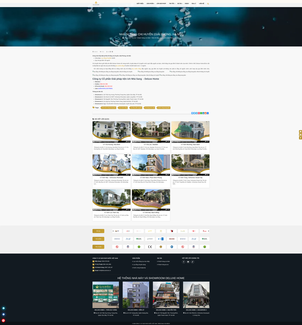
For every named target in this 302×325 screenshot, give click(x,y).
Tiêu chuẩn (98, 246)
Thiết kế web (161, 323)
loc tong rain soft (149, 107)
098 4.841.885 (107, 264)
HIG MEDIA (167, 323)
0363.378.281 (105, 261)
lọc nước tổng (120, 65)
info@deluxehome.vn (105, 270)
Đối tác (98, 231)
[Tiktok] (192, 261)
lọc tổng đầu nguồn (136, 107)
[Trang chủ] (96, 3)
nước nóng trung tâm (164, 107)
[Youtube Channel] (188, 261)
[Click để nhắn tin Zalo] (3, 314)
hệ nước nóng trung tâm (109, 107)
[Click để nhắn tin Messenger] (3, 308)
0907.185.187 (109, 267)
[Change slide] (113, 231)
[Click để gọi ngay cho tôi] (3, 320)
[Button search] (208, 3)
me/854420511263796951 (105, 88)
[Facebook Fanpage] (184, 261)
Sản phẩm (98, 239)
